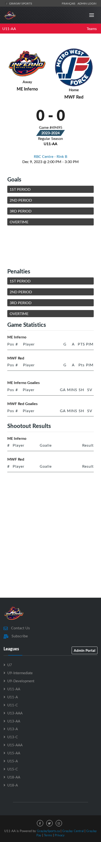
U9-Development (20, 680)
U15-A (12, 761)
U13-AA (13, 721)
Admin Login (87, 3)
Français (69, 3)
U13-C (12, 736)
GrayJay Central (73, 831)
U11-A (12, 697)
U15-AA (13, 753)
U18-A (12, 785)
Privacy (60, 835)
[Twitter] (49, 823)
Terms (48, 835)
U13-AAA (15, 713)
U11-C (12, 705)
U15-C (12, 769)
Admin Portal (84, 650)
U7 (9, 664)
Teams (92, 28)
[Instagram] (59, 823)
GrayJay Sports (20, 3)
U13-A (12, 728)
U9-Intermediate (20, 672)
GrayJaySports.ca (48, 831)
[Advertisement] (50, 246)
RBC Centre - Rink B (50, 156)
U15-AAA (15, 745)
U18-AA (13, 777)
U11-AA (9, 28)
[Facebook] (40, 823)
